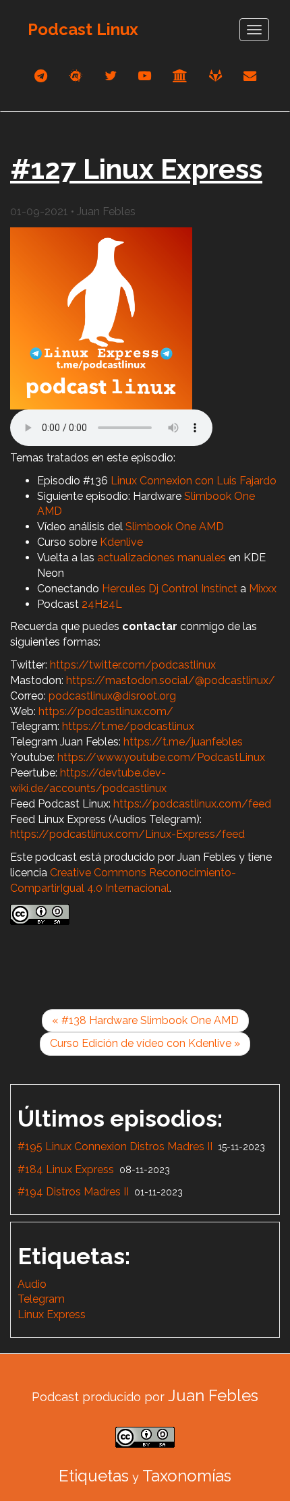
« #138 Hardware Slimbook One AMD (145, 1020)
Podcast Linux (83, 29)
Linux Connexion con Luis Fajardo (194, 480)
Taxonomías (186, 1475)
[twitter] (110, 76)
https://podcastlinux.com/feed (192, 803)
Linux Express (52, 1314)
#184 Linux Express (66, 1169)
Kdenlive (121, 542)
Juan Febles (213, 1395)
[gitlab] (215, 76)
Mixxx (263, 588)
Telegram (41, 1299)
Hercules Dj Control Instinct (169, 588)
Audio (32, 1284)
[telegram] (40, 76)
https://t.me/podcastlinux (128, 726)
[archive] (180, 76)
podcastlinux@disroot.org (112, 695)
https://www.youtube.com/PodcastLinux (161, 757)
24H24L (102, 604)
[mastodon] (76, 76)
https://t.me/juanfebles (183, 741)
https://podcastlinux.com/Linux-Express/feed (127, 834)
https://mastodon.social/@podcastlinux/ (170, 680)
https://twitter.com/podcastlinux (133, 664)
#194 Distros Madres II (73, 1191)
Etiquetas (94, 1475)
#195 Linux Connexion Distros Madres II (115, 1146)
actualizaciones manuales (161, 557)
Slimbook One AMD (174, 526)
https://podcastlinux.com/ (105, 711)
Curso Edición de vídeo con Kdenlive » (145, 1043)
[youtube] (144, 76)
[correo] (249, 76)
